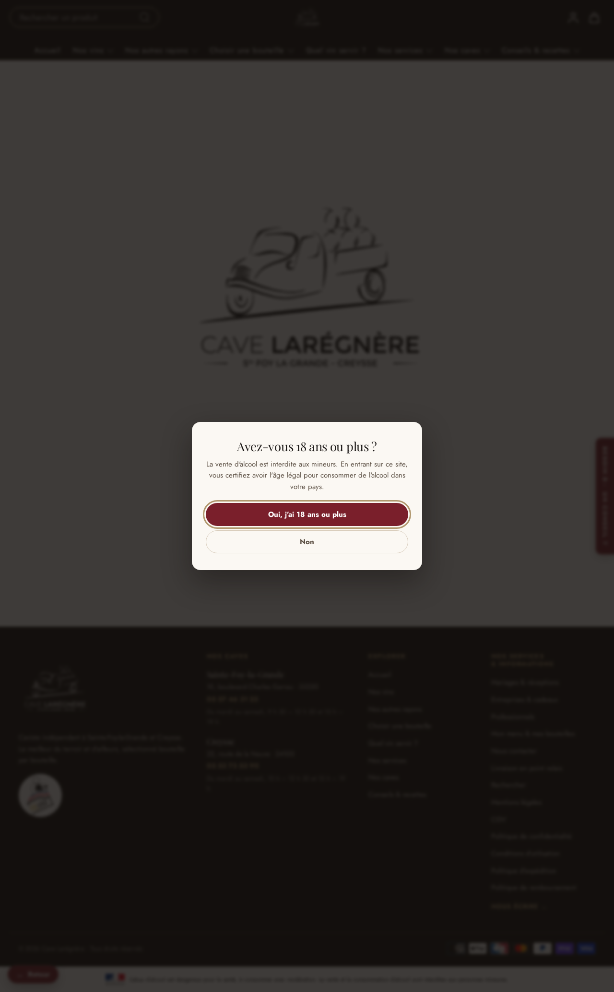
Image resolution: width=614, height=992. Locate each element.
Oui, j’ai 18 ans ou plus (307, 514)
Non (307, 542)
